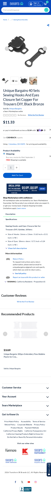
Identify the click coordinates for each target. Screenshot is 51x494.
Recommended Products (17, 314)
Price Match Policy (11, 421)
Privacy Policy (39, 425)
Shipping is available (16, 160)
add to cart (17, 175)
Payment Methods (32, 428)
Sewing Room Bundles (20, 20)
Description (10, 214)
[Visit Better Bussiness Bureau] (25, 489)
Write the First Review (36, 115)
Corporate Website (24, 424)
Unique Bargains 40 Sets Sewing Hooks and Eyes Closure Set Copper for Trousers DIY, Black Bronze (23, 97)
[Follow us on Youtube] (28, 482)
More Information (13, 253)
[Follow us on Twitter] (22, 482)
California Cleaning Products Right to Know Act (24, 434)
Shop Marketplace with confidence (17, 198)
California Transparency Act (35, 431)
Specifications (11, 219)
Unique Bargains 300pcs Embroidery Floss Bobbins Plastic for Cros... (24, 355)
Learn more (21, 208)
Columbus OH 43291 (17, 144)
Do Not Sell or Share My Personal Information (24, 437)
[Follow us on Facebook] (15, 482)
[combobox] (25, 10)
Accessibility (26, 421)
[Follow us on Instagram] (35, 482)
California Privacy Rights (13, 431)
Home (5, 20)
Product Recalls (17, 428)
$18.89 (7, 350)
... (10, 20)
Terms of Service (39, 421)
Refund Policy (10, 425)
